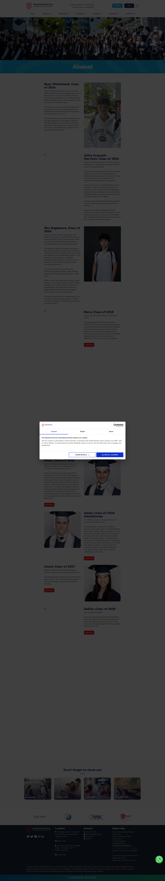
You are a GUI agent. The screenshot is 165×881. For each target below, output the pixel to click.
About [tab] (111, 431)
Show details (81, 455)
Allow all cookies (110, 455)
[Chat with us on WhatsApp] (159, 859)
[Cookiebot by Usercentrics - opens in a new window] (115, 425)
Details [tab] (82, 431)
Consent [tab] (54, 431)
